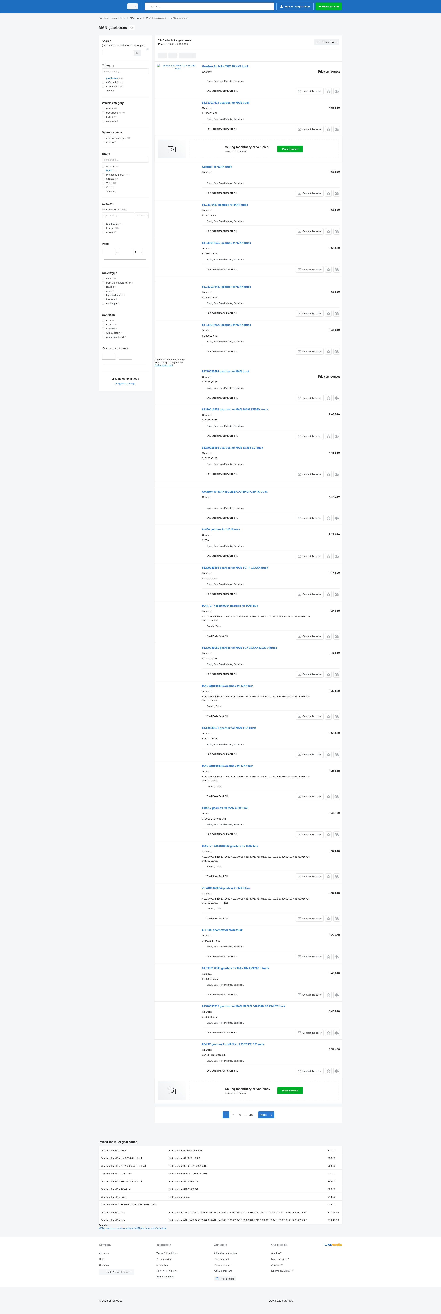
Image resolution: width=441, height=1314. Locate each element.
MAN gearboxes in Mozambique (116, 1228)
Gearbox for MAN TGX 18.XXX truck (225, 66)
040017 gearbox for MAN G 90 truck (225, 808)
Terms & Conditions (167, 1253)
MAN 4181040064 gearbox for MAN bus (227, 685)
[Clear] (147, 49)
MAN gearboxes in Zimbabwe (150, 1228)
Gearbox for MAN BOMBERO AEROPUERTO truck (235, 491)
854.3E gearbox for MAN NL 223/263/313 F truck (233, 1044)
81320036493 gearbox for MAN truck (225, 371)
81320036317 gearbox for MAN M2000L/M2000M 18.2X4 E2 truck (243, 1006)
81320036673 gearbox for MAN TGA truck (229, 727)
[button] (328, 91)
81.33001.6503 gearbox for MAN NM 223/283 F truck (235, 968)
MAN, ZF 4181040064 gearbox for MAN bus (230, 605)
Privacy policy (163, 1259)
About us (104, 1253)
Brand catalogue (165, 1276)
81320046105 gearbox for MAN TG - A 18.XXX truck (235, 567)
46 (251, 1115)
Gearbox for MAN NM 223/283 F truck (121, 1158)
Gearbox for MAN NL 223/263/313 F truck (123, 1165)
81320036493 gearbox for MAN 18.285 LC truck (232, 447)
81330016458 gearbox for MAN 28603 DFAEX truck (235, 409)
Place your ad (290, 149)
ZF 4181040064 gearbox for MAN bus (226, 888)
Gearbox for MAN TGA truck (116, 1189)
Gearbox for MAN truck (217, 166)
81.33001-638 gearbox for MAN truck (225, 102)
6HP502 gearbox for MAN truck (222, 930)
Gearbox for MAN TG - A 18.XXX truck (121, 1181)
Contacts (104, 1265)
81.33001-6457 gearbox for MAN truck (226, 242)
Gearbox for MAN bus (113, 1212)
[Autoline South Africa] (111, 6)
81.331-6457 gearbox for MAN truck (225, 204)
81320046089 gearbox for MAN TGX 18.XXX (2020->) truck (239, 647)
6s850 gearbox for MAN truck (221, 529)
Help (101, 1259)
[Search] (148, 6)
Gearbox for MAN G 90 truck (116, 1173)
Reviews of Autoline (167, 1270)
